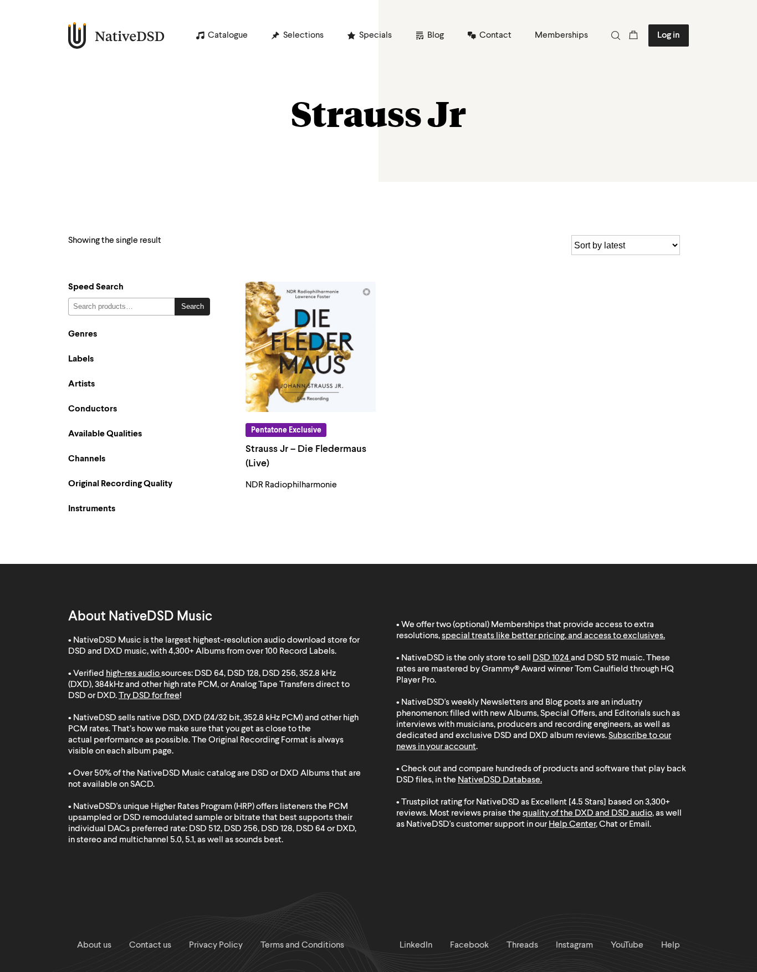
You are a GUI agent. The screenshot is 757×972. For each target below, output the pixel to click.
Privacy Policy (216, 945)
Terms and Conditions (302, 945)
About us (94, 945)
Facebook (469, 945)
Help (670, 945)
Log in (668, 35)
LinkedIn (416, 945)
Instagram (574, 945)
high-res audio (133, 673)
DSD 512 (602, 658)
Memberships (561, 35)
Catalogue (228, 35)
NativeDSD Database (499, 780)
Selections (303, 35)
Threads (522, 945)
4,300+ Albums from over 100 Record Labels (251, 651)
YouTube (627, 945)
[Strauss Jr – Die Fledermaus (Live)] (310, 347)
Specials (375, 35)
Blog (435, 35)
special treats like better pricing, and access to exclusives (552, 636)
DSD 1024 (551, 658)
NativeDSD (116, 35)
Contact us (150, 945)
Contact (495, 35)
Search (192, 306)
